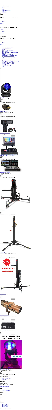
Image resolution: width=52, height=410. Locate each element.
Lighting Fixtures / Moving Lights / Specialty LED (10, 61)
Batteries (3, 49)
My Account (4, 379)
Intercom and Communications (7, 58)
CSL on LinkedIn (5, 406)
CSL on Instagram (5, 405)
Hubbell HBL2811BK (4, 111)
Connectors (4, 53)
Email (1, 397)
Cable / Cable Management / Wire (7, 50)
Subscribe (2, 402)
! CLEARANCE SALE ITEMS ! (7, 47)
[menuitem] (27, 21)
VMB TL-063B (3, 294)
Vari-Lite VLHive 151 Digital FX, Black (7, 369)
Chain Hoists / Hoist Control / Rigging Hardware (10, 52)
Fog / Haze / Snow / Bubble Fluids (8, 56)
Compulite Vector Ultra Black (5, 172)
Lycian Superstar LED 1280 (4, 315)
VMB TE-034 (2, 252)
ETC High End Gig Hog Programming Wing (7, 155)
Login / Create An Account (6, 378)
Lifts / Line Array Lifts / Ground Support (9, 59)
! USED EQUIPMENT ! (6, 48)
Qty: (1, 101)
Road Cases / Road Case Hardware (8, 63)
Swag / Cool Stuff (5, 64)
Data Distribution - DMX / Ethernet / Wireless (9, 55)
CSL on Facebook (5, 404)
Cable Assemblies (5, 51)
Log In (3, 7)
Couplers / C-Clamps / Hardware (7, 54)
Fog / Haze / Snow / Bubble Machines (8, 57)
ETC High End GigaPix (4, 97)
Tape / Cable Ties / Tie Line (6, 65)
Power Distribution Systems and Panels (8, 62)
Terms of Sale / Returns (6, 390)
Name (1, 394)
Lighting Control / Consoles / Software (8, 60)
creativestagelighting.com (4, 386)
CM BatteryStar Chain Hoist (5, 133)
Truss (3, 66)
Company (2, 399)
